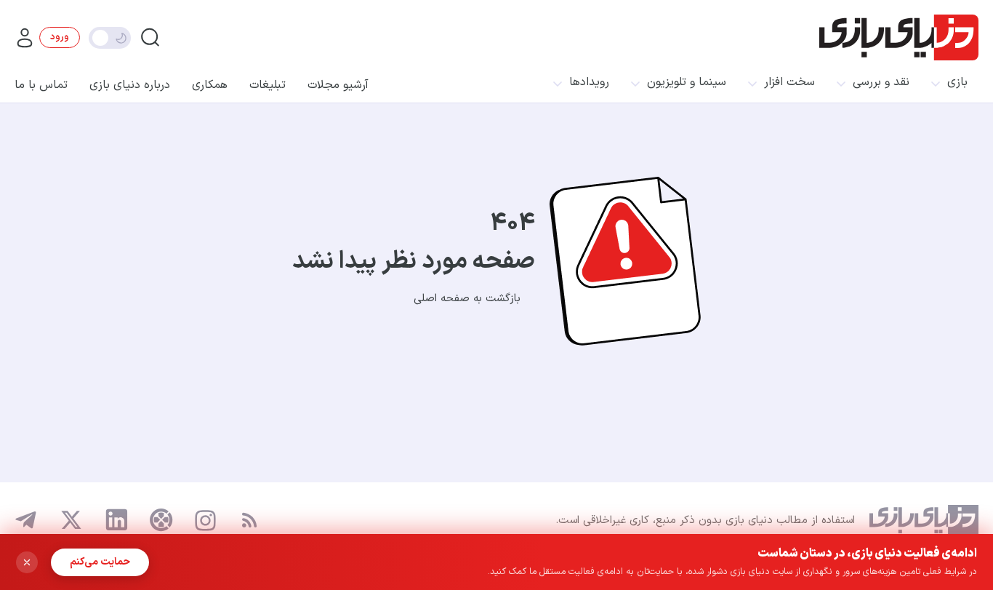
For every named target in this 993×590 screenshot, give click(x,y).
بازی (957, 82)
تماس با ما (41, 85)
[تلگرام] (26, 520)
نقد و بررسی (881, 82)
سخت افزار (789, 82)
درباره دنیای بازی (129, 85)
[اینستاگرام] (205, 520)
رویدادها (589, 82)
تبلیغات (267, 85)
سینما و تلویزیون (686, 82)
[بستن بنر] (27, 562)
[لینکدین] (116, 520)
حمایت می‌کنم (100, 562)
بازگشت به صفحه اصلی (467, 298)
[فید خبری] (249, 520)
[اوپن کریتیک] (161, 520)
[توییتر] (71, 520)
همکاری (210, 85)
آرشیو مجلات (338, 85)
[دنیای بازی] (898, 37)
